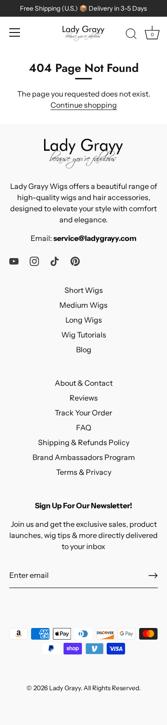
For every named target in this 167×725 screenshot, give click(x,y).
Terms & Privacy (83, 472)
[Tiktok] (54, 260)
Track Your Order (83, 412)
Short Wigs (83, 290)
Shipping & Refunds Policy (83, 442)
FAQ (83, 427)
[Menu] (15, 32)
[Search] (131, 35)
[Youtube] (14, 260)
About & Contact (84, 383)
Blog (83, 349)
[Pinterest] (75, 260)
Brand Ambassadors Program (83, 457)
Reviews (84, 397)
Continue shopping (84, 105)
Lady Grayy (65, 688)
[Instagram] (34, 260)
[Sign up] (153, 575)
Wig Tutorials (83, 334)
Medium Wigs (83, 305)
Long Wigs (83, 319)
